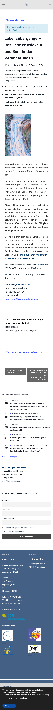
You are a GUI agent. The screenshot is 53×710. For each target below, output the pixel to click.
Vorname (5, 500)
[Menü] (3, 4)
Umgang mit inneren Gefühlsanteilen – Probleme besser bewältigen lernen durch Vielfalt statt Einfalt (28, 406)
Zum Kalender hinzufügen (24, 352)
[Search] (50, 4)
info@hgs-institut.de (11, 480)
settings (23, 698)
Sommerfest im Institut (14, 371)
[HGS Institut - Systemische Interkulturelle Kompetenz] (26, 4)
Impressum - (8, 686)
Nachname (6, 509)
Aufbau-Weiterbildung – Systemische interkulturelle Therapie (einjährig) (26, 449)
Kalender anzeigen (9, 456)
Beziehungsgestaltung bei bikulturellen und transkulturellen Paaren (38, 375)
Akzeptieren (9, 706)
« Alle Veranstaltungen (15, 20)
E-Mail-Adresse (8, 518)
